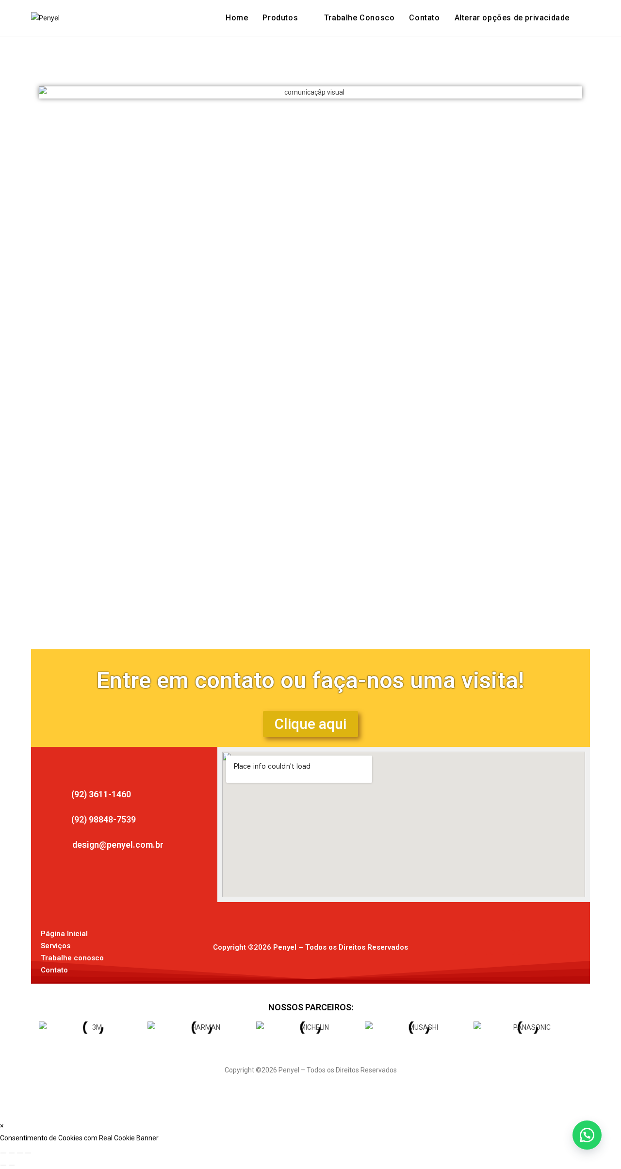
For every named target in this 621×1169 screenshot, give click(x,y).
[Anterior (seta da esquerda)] (3, 1165)
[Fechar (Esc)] (28, 1153)
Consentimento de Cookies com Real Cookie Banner (79, 1138)
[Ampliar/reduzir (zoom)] (3, 1153)
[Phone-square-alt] (556, 942)
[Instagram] (502, 942)
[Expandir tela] (11, 1153)
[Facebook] (476, 942)
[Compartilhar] (19, 1153)
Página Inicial (64, 933)
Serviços (55, 945)
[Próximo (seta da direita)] (11, 1165)
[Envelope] (529, 942)
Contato (54, 970)
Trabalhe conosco (72, 958)
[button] (512, 18)
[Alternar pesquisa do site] (587, 18)
